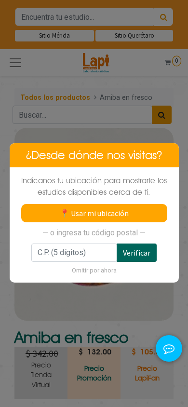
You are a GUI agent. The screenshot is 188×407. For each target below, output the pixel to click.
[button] (169, 337)
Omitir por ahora (94, 270)
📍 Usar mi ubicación (94, 213)
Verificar (136, 253)
